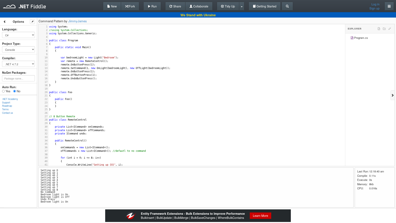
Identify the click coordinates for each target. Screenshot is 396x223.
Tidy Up (229, 6)
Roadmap (7, 105)
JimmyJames (77, 21)
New (113, 6)
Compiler (8, 58)
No (18, 91)
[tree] (370, 38)
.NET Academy (10, 99)
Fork (131, 6)
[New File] (378, 28)
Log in (375, 4)
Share (176, 6)
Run (154, 6)
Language (9, 29)
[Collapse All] (389, 28)
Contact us (7, 112)
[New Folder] (384, 28)
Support (6, 102)
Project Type (11, 44)
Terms (5, 109)
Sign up (374, 8)
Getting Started (266, 6)
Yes (7, 91)
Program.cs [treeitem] (361, 38)
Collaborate (200, 6)
